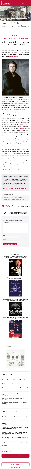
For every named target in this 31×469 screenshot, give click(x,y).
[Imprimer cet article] (19, 206)
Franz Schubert (13, 197)
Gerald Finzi (23, 124)
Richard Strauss (11, 199)
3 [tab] (15, 23)
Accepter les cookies (15, 456)
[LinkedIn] (3, 206)
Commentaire (6, 222)
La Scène (10, 38)
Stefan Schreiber (20, 199)
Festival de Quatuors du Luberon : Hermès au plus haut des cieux (15, 443)
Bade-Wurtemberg (14, 188)
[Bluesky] (9, 206)
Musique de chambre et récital (20, 38)
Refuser (15, 460)
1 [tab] (9, 23)
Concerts (5, 38)
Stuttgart (23, 188)
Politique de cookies (15, 467)
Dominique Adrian (21, 48)
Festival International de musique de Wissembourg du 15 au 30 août (15, 318)
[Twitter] (7, 206)
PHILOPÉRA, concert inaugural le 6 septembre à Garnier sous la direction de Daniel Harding (15, 257)
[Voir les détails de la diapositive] (15, 13)
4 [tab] (18, 23)
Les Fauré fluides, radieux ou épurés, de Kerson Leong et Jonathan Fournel (15, 438)
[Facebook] (5, 206)
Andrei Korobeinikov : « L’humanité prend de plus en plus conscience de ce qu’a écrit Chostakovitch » (14, 433)
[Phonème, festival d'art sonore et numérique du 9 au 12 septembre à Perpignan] (15, 289)
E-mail (4, 239)
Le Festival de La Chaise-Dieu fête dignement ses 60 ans (14, 417)
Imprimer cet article (24, 206)
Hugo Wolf (26, 105)
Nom (4, 235)
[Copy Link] (12, 206)
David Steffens (13, 56)
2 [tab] (12, 23)
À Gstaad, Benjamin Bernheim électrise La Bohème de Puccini (15, 422)
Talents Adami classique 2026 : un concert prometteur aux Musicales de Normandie (15, 428)
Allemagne (6, 188)
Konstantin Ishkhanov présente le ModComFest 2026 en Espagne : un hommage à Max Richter (15, 300)
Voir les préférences (15, 464)
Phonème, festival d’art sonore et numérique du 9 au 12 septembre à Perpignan (15, 278)
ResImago (6, 346)
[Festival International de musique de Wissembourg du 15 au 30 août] (15, 329)
